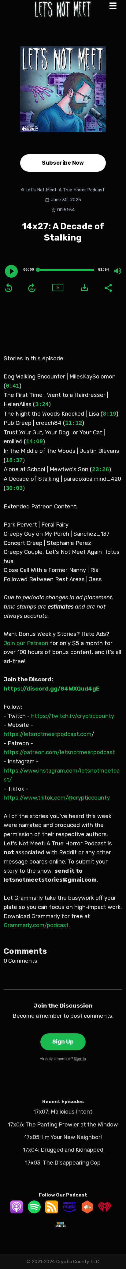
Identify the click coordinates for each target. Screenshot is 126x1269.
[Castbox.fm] (87, 1211)
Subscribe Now (63, 162)
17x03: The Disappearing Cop (63, 1162)
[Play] (11, 271)
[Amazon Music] (69, 1211)
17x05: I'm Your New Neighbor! (63, 1137)
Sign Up (63, 1041)
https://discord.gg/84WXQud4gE (51, 688)
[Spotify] (34, 1211)
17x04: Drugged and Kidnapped (63, 1149)
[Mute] (117, 271)
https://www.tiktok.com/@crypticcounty (57, 797)
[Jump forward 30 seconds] (31, 287)
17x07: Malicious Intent (62, 1111)
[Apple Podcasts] (16, 1211)
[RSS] (51, 1211)
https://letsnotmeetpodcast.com (47, 734)
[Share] (108, 287)
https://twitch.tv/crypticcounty (72, 716)
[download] (84, 287)
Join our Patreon (26, 643)
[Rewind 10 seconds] (8, 287)
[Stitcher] (60, 1229)
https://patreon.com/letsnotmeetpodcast (59, 752)
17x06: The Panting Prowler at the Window (63, 1124)
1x (57, 287)
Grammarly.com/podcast (36, 925)
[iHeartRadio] (104, 1211)
